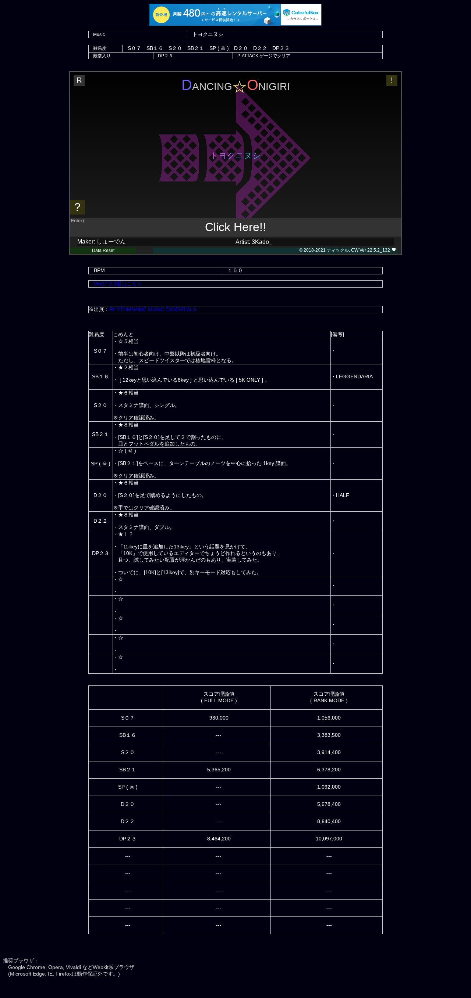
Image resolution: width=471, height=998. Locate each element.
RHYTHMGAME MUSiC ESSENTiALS (152, 309)
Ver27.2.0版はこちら (118, 284)
